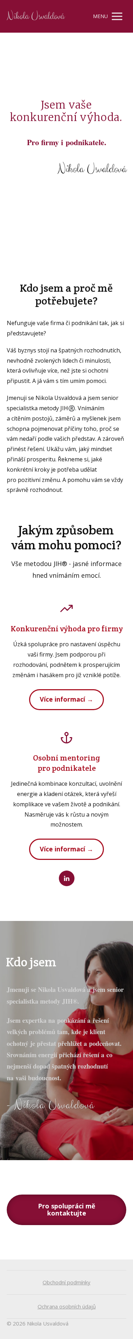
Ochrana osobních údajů (67, 1306)
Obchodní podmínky (66, 1282)
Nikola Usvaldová (35, 16)
